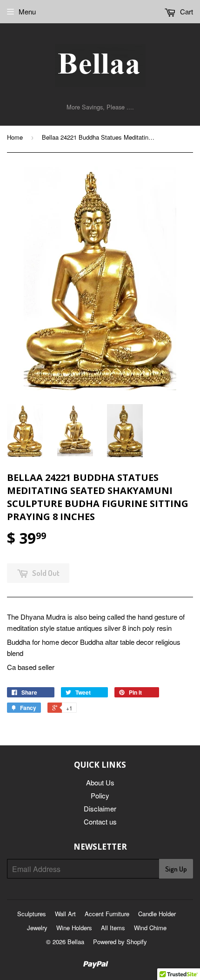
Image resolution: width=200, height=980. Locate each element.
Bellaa (75, 941)
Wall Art (65, 913)
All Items (113, 927)
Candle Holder (157, 913)
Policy (100, 795)
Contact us (100, 821)
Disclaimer (100, 808)
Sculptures (31, 913)
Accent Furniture (107, 913)
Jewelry (37, 927)
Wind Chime (150, 927)
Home (15, 137)
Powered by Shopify (120, 941)
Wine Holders (74, 927)
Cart (185, 11)
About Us (100, 782)
